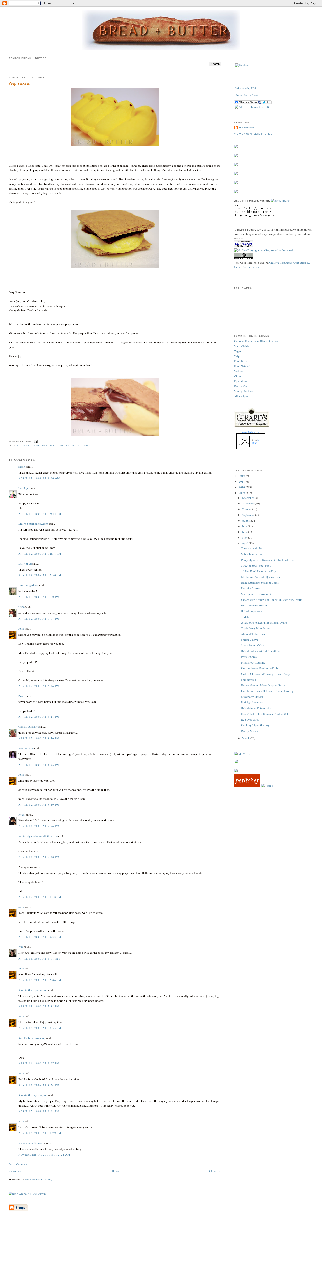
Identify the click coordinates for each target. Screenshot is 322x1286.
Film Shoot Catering (253, 662)
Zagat (237, 351)
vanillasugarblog (28, 585)
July (245, 526)
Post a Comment (18, 1164)
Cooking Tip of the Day (255, 725)
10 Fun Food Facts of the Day (258, 571)
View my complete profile (253, 134)
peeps (64, 445)
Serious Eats (241, 371)
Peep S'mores (19, 83)
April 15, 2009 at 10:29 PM (40, 1133)
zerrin (21, 467)
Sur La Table (241, 346)
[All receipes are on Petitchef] (247, 786)
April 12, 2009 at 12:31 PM (40, 554)
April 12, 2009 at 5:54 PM (39, 826)
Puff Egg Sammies (252, 702)
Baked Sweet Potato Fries (256, 708)
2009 (242, 493)
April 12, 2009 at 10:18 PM (40, 897)
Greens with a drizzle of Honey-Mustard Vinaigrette (271, 600)
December (248, 498)
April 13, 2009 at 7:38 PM (39, 1006)
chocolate (25, 445)
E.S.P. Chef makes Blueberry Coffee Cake (265, 714)
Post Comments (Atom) (38, 1179)
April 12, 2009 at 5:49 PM (39, 805)
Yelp (237, 356)
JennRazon (246, 127)
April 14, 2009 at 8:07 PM (39, 1063)
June (245, 532)
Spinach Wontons (251, 554)
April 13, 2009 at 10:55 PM (40, 1028)
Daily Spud (25, 563)
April (245, 543)
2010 (242, 487)
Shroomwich (248, 679)
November (248, 503)
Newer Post (15, 1171)
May (245, 538)
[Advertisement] (161, 1255)
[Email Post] (35, 441)
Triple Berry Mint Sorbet (255, 628)
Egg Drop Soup (250, 719)
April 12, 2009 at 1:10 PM (39, 597)
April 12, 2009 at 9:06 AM (39, 478)
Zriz (20, 696)
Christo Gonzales (28, 726)
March (246, 738)
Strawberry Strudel (252, 697)
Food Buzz (240, 361)
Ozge (21, 607)
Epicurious (240, 381)
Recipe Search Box (252, 731)
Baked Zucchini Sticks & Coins (260, 583)
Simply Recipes (243, 391)
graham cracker (46, 445)
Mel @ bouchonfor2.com (33, 524)
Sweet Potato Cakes (252, 645)
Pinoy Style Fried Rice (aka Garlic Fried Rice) (268, 560)
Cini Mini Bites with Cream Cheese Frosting (267, 691)
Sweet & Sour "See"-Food (256, 565)
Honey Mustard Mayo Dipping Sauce (263, 685)
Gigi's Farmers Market (254, 605)
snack (86, 445)
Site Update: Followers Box (257, 594)
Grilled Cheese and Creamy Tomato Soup (265, 674)
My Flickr (256, 441)
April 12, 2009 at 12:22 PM (40, 514)
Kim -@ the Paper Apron (32, 990)
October (247, 509)
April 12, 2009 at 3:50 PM (39, 738)
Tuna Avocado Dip (252, 548)
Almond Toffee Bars (253, 634)
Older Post (215, 1171)
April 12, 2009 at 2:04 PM (39, 686)
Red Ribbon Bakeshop (31, 1038)
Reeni (21, 814)
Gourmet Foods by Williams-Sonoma (256, 341)
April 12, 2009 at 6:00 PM (39, 857)
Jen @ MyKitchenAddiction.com (38, 836)
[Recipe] (267, 786)
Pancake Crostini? (252, 588)
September (248, 515)
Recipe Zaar (241, 386)
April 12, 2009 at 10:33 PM (40, 937)
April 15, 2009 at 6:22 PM (39, 1111)
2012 (242, 476)
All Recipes (241, 396)
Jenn (21, 628)
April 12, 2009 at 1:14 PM (39, 619)
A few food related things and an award (264, 622)
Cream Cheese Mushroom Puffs (259, 668)
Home (115, 1171)
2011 (242, 481)
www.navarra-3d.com (30, 1143)
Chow (237, 376)
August (246, 520)
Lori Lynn (24, 488)
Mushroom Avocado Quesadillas (260, 577)
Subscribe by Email (247, 95)
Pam (20, 947)
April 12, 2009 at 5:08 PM (39, 765)
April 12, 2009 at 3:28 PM (39, 717)
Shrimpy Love (249, 640)
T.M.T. (245, 617)
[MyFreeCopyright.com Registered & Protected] (263, 250)
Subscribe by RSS (245, 88)
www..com (250, 432)
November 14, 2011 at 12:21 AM (44, 1155)
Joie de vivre (26, 748)
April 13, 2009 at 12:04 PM (40, 980)
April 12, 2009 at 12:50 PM (40, 575)
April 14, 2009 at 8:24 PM (39, 1085)
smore (75, 445)
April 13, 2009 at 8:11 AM (39, 958)
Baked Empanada (251, 611)
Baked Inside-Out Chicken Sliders (261, 651)
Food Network (242, 366)
